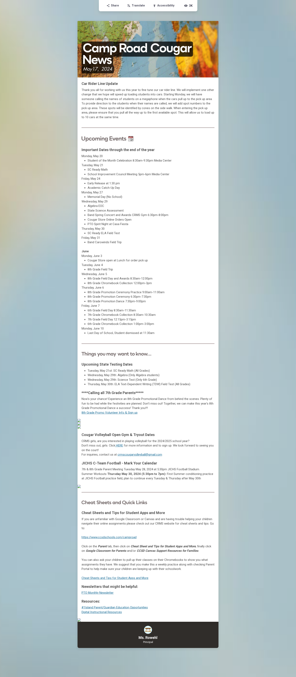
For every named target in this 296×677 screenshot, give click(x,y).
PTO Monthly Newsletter (98, 593)
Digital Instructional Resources (102, 612)
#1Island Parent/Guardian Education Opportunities (115, 607)
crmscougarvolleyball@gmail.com (140, 454)
